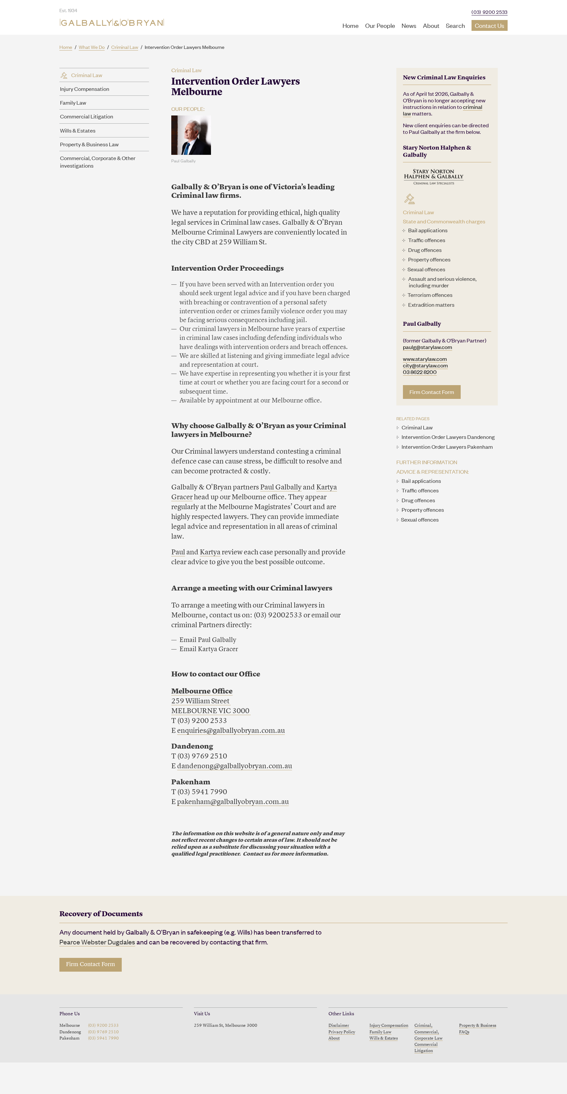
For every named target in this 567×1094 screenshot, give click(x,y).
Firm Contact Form (432, 391)
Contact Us (489, 25)
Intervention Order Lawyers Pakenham (447, 446)
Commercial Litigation (86, 116)
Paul (178, 552)
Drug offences (425, 249)
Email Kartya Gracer (208, 649)
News (409, 25)
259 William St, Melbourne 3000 (225, 1025)
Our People (380, 25)
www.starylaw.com (425, 358)
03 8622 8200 (420, 371)
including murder (429, 285)
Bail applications (428, 230)
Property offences (429, 259)
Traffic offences (426, 239)
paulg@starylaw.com (427, 346)
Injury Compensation (84, 88)
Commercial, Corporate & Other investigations (98, 161)
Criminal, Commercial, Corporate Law (428, 1031)
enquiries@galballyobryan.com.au (231, 730)
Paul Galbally (281, 487)
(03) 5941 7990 (103, 1038)
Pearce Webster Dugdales (97, 941)
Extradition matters (431, 304)
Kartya (210, 552)
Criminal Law (124, 46)
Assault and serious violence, (442, 278)
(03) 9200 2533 (490, 11)
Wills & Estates (77, 130)
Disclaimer (338, 1025)
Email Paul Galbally (207, 640)
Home (351, 25)
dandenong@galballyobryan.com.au (234, 766)
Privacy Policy (341, 1032)
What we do (92, 46)
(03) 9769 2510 (103, 1032)
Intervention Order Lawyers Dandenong (448, 436)
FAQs (464, 1032)
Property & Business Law (89, 144)
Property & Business (477, 1025)
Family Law (73, 102)
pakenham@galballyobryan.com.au (233, 802)
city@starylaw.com (425, 365)
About (431, 25)
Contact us (256, 854)
